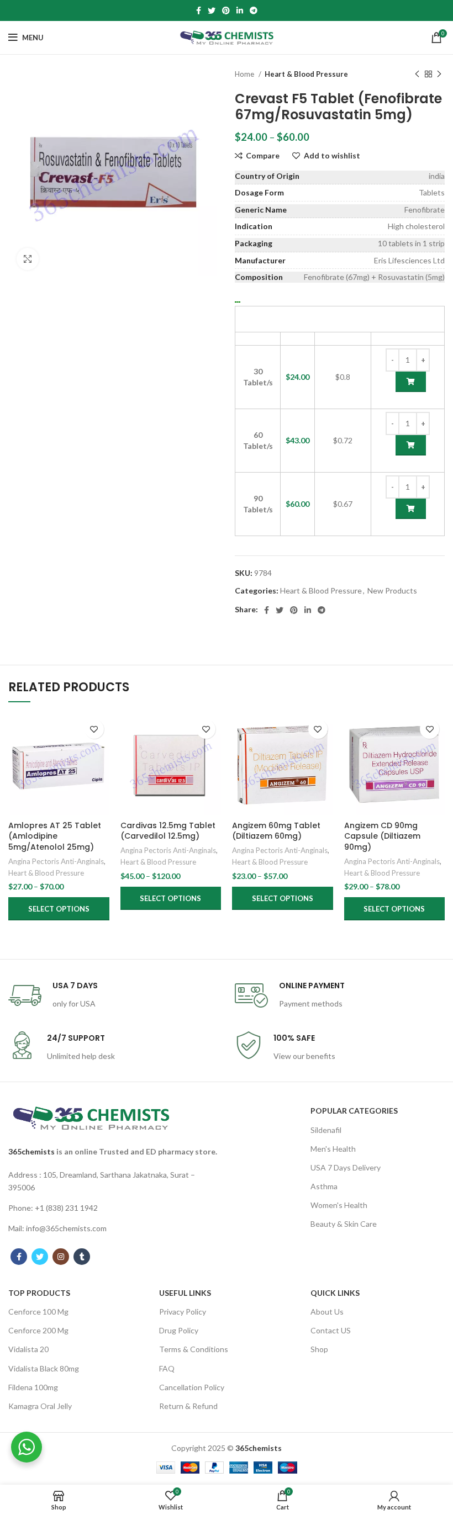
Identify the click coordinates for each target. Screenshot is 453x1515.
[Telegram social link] (253, 10)
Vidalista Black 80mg (43, 1368)
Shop (319, 1349)
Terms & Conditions (193, 1349)
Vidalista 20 (28, 1349)
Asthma (324, 1186)
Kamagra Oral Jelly (40, 1406)
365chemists (31, 1151)
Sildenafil (325, 1130)
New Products (392, 590)
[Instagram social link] (60, 1256)
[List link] (113, 1181)
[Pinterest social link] (226, 10)
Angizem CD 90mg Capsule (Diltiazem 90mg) (382, 836)
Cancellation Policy (191, 1387)
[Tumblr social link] (81, 1256)
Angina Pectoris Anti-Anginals (56, 861)
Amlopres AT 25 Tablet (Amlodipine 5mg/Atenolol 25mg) (54, 836)
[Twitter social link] (211, 10)
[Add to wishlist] (94, 729)
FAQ (167, 1368)
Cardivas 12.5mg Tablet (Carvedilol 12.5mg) (167, 831)
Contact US (330, 1330)
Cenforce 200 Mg (38, 1330)
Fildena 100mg (33, 1387)
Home (245, 74)
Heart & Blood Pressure (306, 74)
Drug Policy (178, 1330)
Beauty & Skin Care (343, 1223)
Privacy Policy (182, 1311)
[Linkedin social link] (239, 10)
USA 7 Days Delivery (345, 1167)
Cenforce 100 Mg (38, 1311)
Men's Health (333, 1148)
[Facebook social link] (198, 10)
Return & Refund (188, 1406)
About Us (327, 1311)
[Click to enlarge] (28, 259)
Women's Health (338, 1205)
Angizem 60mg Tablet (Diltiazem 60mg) (276, 831)
